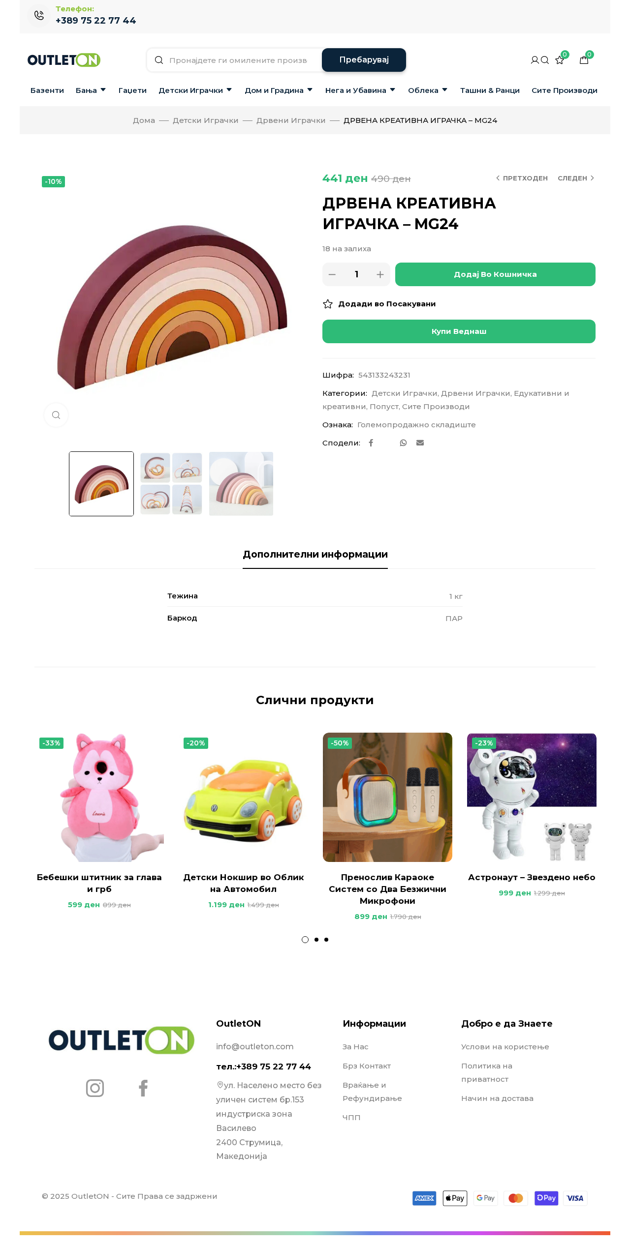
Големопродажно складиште (416, 424)
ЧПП (352, 1117)
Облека (423, 90)
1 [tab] (305, 939)
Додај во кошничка (495, 274)
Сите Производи (565, 90)
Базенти (47, 90)
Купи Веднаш (459, 331)
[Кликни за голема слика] (56, 415)
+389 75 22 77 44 (96, 20)
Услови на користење (505, 1046)
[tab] (315, 554)
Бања (86, 90)
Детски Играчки (190, 90)
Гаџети (133, 90)
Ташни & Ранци (490, 90)
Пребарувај (364, 59)
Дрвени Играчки (291, 120)
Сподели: (341, 442)
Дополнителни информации (315, 554)
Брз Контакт (367, 1065)
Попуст (384, 406)
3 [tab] (326, 940)
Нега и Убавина (355, 90)
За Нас (356, 1046)
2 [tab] (316, 940)
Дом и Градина (274, 90)
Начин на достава (497, 1098)
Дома (144, 120)
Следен (572, 178)
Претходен (525, 178)
